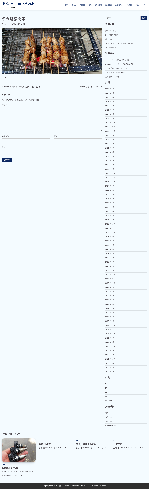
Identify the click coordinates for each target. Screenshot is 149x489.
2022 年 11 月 (110, 279)
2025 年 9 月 (110, 135)
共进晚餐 (126, 60)
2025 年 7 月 (110, 144)
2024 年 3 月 (110, 211)
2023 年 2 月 (110, 266)
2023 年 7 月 (110, 245)
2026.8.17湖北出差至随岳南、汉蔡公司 (119, 43)
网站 (3, 147)
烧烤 (117, 77)
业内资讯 (108, 401)
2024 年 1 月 (110, 220)
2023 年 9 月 (110, 237)
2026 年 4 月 (110, 106)
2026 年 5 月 (110, 101)
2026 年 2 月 (110, 114)
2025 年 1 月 (110, 169)
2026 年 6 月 (110, 97)
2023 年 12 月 (110, 224)
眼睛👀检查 (45, 444)
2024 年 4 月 (110, 207)
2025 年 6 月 (110, 148)
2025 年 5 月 (110, 152)
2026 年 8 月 (110, 89)
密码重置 (108, 5)
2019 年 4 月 (110, 372)
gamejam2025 (110, 60)
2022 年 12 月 (110, 275)
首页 (66, 5)
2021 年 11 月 (110, 329)
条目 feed (108, 417)
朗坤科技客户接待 (111, 35)
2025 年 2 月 (110, 165)
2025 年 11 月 (110, 127)
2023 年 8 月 (110, 241)
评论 (4, 105)
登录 (90, 5)
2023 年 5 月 (110, 253)
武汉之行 (108, 39)
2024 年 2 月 (110, 216)
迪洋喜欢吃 (120, 72)
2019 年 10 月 (110, 359)
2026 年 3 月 (110, 110)
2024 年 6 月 (110, 199)
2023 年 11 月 (110, 228)
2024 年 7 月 (110, 194)
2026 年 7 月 (110, 93)
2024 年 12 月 (110, 173)
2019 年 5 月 (110, 367)
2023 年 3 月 (110, 262)
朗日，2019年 (121, 68)
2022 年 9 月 (110, 287)
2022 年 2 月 (110, 317)
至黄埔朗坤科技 (111, 48)
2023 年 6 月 (110, 249)
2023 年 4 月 (110, 258)
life (12, 77)
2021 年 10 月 (110, 334)
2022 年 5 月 (110, 304)
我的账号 (118, 5)
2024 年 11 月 (110, 177)
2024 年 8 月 (110, 190)
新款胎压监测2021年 (12, 468)
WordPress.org (110, 426)
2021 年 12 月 (110, 325)
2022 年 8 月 (110, 291)
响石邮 (82, 5)
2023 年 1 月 (110, 270)
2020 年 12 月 (110, 346)
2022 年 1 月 (110, 321)
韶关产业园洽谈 (111, 31)
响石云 (74, 5)
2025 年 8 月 (110, 139)
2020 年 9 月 (110, 351)
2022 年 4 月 (110, 308)
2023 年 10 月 (110, 232)
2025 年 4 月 (110, 156)
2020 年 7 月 (110, 355)
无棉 (5, 471)
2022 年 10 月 (110, 283)
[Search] (144, 5)
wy (106, 396)
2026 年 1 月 (110, 118)
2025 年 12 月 (110, 123)
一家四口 (117, 444)
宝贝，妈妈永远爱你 (86, 444)
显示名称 (6, 136)
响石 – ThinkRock (18, 3)
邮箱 (56, 136)
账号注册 (98, 5)
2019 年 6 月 (110, 363)
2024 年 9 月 (110, 186)
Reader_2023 (110, 64)
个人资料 (128, 5)
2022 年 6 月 (110, 300)
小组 (137, 5)
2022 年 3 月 (110, 312)
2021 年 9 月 (110, 338)
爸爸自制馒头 (127, 64)
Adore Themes (100, 486)
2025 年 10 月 (110, 131)
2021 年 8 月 (110, 342)
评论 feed (108, 421)
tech (106, 392)
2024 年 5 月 (110, 203)
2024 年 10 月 (110, 182)
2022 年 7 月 (110, 296)
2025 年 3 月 (110, 161)
